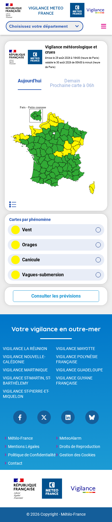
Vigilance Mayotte (75, 348)
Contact (15, 463)
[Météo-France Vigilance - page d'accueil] (95, 10)
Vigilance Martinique (25, 370)
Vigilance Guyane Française (74, 380)
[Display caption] (12, 204)
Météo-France (20, 438)
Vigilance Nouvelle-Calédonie (24, 359)
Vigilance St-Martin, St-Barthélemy (27, 380)
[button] (103, 26)
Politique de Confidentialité (31, 455)
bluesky (92, 417)
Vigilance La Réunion (25, 348)
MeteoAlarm (70, 438)
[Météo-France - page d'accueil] (77, 10)
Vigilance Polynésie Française (77, 359)
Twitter (44, 417)
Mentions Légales (23, 447)
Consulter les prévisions (56, 296)
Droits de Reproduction (79, 447)
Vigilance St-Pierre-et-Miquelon (26, 394)
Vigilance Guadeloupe (79, 370)
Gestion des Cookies (77, 455)
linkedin (68, 417)
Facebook (20, 417)
